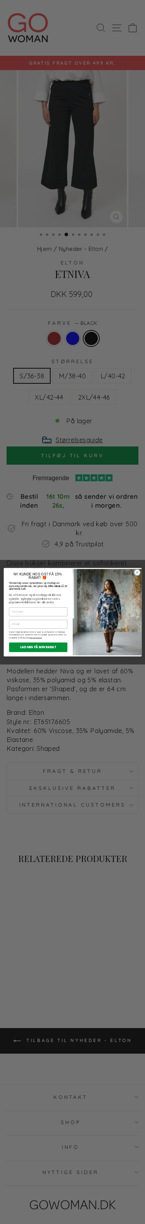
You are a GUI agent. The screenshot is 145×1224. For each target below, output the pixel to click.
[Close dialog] (137, 572)
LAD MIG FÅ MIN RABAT (38, 647)
